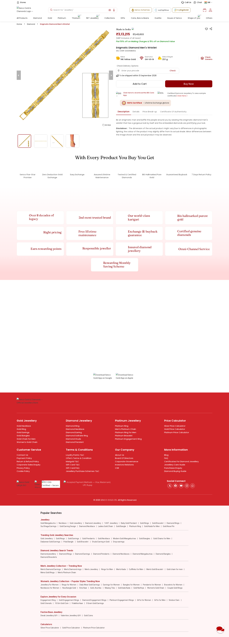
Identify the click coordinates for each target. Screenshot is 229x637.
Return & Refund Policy (28, 461)
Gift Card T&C (73, 464)
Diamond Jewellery (93, 523)
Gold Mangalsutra (48, 523)
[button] (110, 10)
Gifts (123, 18)
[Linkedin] (192, 485)
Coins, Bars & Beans (140, 18)
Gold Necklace (24, 425)
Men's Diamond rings (73, 569)
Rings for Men (107, 569)
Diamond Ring (72, 425)
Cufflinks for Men (136, 569)
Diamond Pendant (75, 442)
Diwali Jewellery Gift (49, 615)
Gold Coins (88, 615)
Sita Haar (83, 588)
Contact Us (22, 455)
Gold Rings (144, 523)
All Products (22, 18)
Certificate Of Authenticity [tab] (173, 111)
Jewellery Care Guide (174, 464)
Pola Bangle (68, 542)
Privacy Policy (23, 468)
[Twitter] (169, 485)
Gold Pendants (88, 538)
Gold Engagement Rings (69, 600)
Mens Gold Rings (48, 572)
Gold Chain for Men (26, 438)
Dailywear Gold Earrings (50, 542)
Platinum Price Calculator (176, 432)
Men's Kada (121, 569)
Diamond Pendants (101, 554)
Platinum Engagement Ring (128, 438)
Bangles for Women (131, 585)
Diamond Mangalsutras (143, 554)
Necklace (63, 523)
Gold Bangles (23, 435)
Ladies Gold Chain (105, 526)
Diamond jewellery (48, 554)
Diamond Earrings (82, 554)
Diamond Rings (173, 523)
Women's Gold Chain (27, 442)
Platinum (62, 18)
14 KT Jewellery (111, 523)
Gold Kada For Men (152, 526)
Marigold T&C (72, 461)
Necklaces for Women (50, 588)
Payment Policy (24, 458)
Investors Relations (124, 464)
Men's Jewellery (91, 569)
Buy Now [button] (189, 83)
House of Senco (174, 18)
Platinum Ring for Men (125, 432)
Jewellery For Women (50, 585)
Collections (109, 18)
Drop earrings (118, 542)
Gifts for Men (160, 600)
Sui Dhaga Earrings (48, 526)
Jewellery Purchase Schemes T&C (82, 471)
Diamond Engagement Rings (94, 600)
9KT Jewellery (92, 18)
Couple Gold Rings (174, 588)
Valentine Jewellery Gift (71, 615)
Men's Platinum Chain (125, 429)
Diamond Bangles (163, 554)
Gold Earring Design (68, 526)
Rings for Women (69, 585)
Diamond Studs (73, 438)
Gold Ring (21, 429)
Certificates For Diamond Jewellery (181, 461)
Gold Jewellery (76, 523)
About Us (119, 455)
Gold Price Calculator (174, 429)
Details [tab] (136, 111)
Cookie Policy (23, 471)
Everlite (158, 18)
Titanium (76, 18)
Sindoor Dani (174, 600)
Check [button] (173, 70)
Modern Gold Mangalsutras (124, 538)
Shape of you (194, 18)
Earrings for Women (111, 585)
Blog (166, 455)
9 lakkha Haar (77, 603)
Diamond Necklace (75, 429)
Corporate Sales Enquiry (28, 464)
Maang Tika (110, 588)
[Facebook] (175, 485)
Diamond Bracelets (49, 557)
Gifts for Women (144, 600)
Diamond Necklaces (121, 554)
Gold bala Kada (124, 588)
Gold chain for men (175, 569)
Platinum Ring (121, 425)
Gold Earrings (23, 432)
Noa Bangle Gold (69, 588)
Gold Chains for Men (161, 538)
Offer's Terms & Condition (78, 458)
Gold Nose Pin (168, 526)
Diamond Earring (74, 432)
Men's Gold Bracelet (155, 569)
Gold (50, 18)
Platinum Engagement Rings (122, 600)
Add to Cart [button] (140, 83)
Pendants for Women (152, 585)
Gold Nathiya (138, 588)
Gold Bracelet (158, 523)
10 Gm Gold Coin (62, 603)
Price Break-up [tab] (150, 111)
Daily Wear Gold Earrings (90, 585)
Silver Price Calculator (174, 425)
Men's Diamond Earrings (51, 569)
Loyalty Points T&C (75, 455)
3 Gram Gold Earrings (95, 603)
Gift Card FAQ (72, 468)
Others (209, 18)
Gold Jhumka (96, 588)
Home (19, 24)
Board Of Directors (124, 458)
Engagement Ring (48, 600)
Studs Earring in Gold (101, 542)
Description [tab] (123, 111)
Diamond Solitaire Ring (77, 435)
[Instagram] (181, 485)
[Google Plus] (186, 485)
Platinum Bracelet (124, 435)
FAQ (166, 458)
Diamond (37, 18)
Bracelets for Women (173, 585)
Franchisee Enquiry (173, 468)
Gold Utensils (46, 603)
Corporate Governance (126, 461)
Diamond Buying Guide (175, 471)
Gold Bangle (121, 526)
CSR (117, 468)
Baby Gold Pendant (129, 523)
